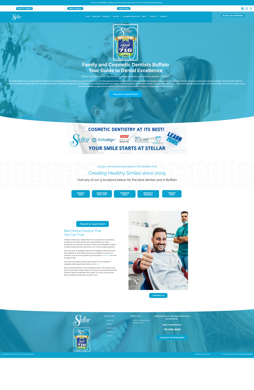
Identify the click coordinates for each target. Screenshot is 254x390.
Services (116, 16)
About (144, 16)
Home (88, 16)
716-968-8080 (172, 329)
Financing (105, 16)
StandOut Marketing (245, 354)
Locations (163, 16)
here (97, 264)
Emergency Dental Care (131, 16)
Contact (153, 16)
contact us (106, 255)
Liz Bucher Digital (216, 354)
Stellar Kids (96, 16)
